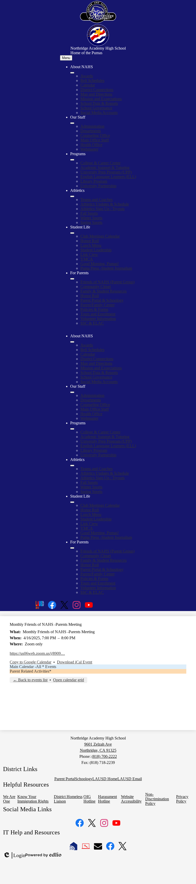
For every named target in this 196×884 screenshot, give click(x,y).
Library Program (93, 181)
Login (14, 855)
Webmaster (89, 149)
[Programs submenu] (72, 160)
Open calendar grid (68, 680)
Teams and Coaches (96, 199)
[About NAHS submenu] (72, 73)
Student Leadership (96, 250)
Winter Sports (91, 218)
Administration (92, 126)
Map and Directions (96, 94)
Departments (90, 131)
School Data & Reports (99, 103)
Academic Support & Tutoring (104, 167)
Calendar (87, 85)
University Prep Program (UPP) (106, 172)
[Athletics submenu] (72, 196)
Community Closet (95, 286)
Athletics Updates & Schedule (104, 204)
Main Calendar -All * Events (33, 666)
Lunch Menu (90, 245)
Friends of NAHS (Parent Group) (107, 282)
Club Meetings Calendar (100, 236)
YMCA (86, 259)
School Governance (96, 108)
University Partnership (98, 186)
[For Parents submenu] (72, 279)
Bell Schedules (92, 80)
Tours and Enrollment (97, 314)
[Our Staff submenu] (72, 123)
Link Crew (89, 254)
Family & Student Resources (103, 291)
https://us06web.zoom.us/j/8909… (37, 653)
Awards (86, 76)
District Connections (96, 90)
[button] (72, 342)
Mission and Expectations (101, 99)
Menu (66, 58)
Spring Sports (91, 222)
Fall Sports (89, 213)
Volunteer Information (98, 318)
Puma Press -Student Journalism (106, 268)
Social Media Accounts (99, 112)
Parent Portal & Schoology (102, 300)
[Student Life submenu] (72, 233)
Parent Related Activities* (30, 671)
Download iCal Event (74, 662)
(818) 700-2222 (104, 756)
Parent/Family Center (97, 305)
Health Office (91, 144)
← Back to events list (30, 680)
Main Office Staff (94, 140)
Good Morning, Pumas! (99, 264)
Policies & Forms (94, 309)
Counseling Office (95, 135)
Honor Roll (89, 241)
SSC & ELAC (92, 323)
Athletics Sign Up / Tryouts (102, 209)
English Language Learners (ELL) (108, 177)
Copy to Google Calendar (30, 662)
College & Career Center (100, 163)
